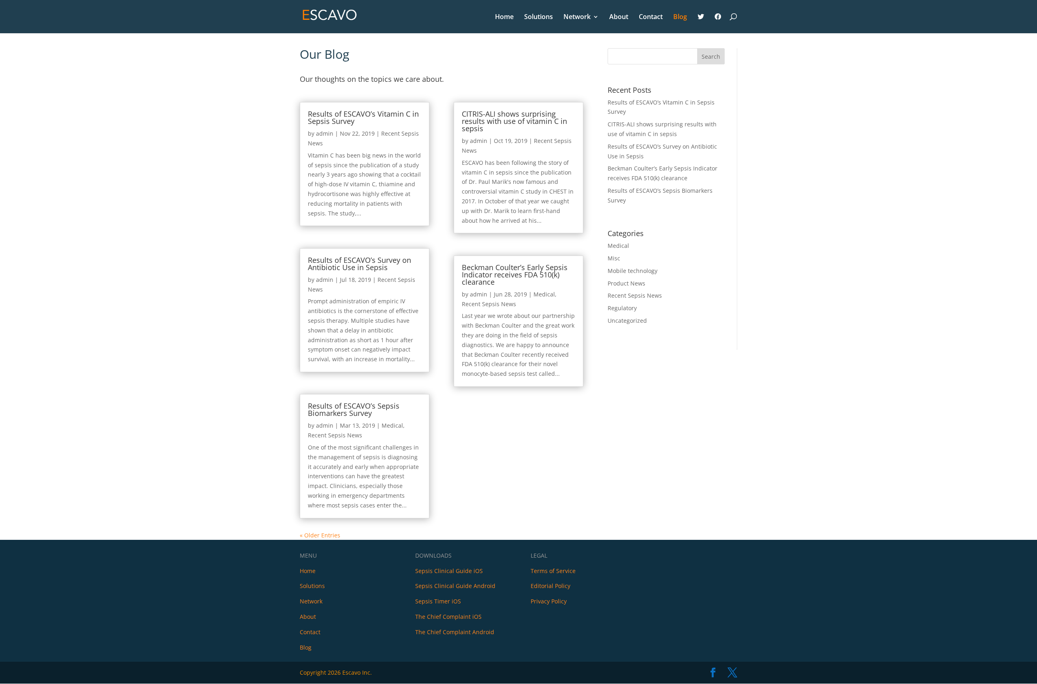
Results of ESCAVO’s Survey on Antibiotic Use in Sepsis (359, 263)
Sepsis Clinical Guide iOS (449, 571)
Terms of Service (553, 571)
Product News (626, 283)
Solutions (538, 17)
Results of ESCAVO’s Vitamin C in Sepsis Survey (363, 117)
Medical (392, 425)
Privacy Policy (549, 601)
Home (504, 17)
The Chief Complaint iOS (448, 616)
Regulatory (622, 308)
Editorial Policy (550, 586)
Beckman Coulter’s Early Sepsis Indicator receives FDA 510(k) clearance (515, 274)
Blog (680, 17)
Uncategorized (627, 320)
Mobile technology (632, 271)
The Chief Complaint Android (454, 632)
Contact (651, 17)
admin (324, 133)
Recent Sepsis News (335, 435)
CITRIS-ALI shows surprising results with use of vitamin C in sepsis (514, 121)
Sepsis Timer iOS (438, 601)
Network (577, 17)
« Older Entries (320, 535)
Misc (614, 258)
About (618, 17)
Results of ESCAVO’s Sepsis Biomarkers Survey (353, 409)
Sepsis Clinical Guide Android (455, 586)
